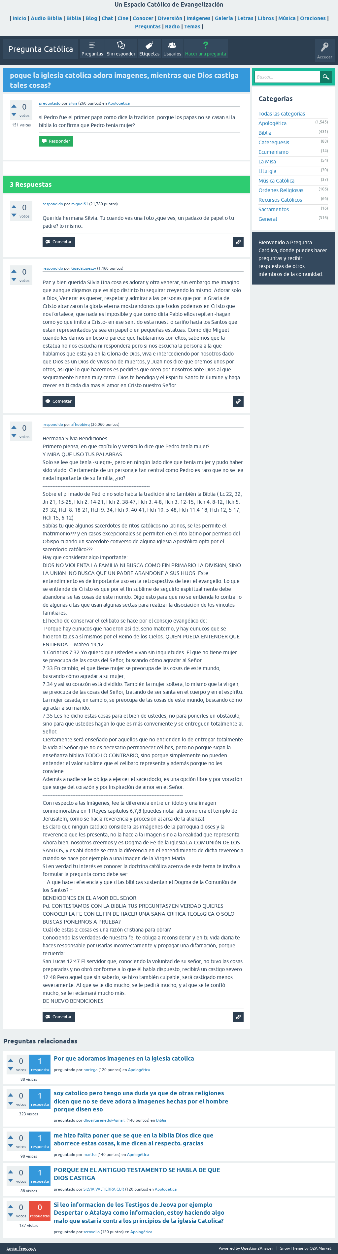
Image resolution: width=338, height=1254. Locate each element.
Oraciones (313, 18)
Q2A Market (320, 1248)
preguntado (49, 103)
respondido (53, 204)
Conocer (143, 18)
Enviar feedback (21, 1248)
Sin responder (121, 53)
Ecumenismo (273, 152)
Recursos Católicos (280, 200)
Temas (192, 26)
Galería (224, 18)
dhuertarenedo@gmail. (104, 1120)
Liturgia (267, 171)
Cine (123, 18)
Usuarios (172, 53)
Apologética (119, 103)
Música (287, 18)
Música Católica (276, 181)
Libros (266, 18)
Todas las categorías (281, 114)
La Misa (267, 161)
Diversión (170, 18)
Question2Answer (257, 1248)
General (267, 219)
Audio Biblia (46, 18)
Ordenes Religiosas (280, 190)
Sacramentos (273, 209)
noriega (90, 1070)
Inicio (19, 18)
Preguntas (148, 26)
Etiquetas (149, 53)
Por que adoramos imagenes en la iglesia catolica (124, 1058)
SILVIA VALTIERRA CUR (104, 1189)
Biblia (73, 18)
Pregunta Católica (40, 49)
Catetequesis (273, 142)
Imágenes (198, 18)
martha (90, 1154)
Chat (107, 18)
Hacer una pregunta (205, 53)
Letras (245, 18)
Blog (91, 18)
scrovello (92, 1232)
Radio (172, 26)
